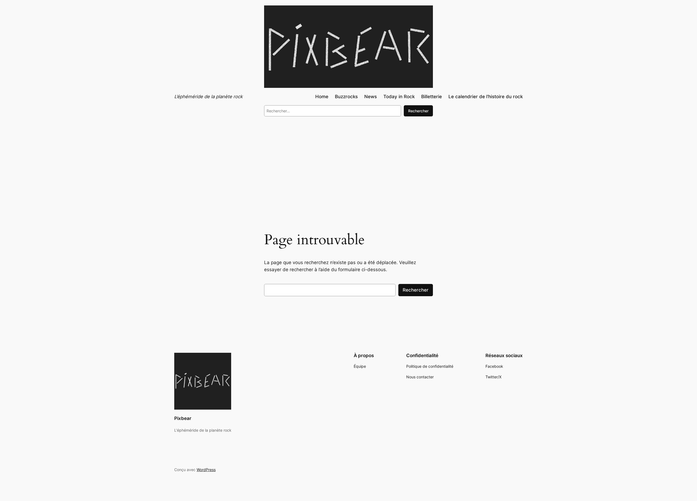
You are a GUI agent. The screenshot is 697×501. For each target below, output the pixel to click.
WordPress (206, 469)
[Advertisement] (348, 165)
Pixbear (182, 418)
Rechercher (418, 111)
